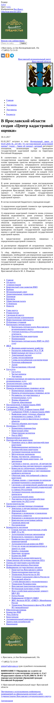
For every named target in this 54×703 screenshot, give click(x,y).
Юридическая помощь (16, 610)
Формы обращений (20, 400)
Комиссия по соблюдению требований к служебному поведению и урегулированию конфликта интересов (31, 470)
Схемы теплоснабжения (22, 357)
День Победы (12, 614)
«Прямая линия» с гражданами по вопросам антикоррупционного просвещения (31, 481)
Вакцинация (11, 624)
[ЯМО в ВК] (3, 57)
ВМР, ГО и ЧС (18, 532)
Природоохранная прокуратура (26, 572)
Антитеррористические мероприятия (28, 534)
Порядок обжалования (22, 402)
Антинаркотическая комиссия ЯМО (28, 544)
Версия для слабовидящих (13, 41)
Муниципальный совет (16, 292)
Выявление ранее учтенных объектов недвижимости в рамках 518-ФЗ (28, 415)
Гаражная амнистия (20, 522)
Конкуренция (12, 617)
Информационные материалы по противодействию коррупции (26, 448)
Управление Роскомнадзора (24, 584)
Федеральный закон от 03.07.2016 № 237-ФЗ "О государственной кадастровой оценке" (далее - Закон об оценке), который (27, 143)
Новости (10, 306)
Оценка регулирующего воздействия (22, 563)
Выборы (10, 289)
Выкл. (20, 9)
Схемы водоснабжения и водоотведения (30, 360)
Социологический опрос (23, 497)
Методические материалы (23, 454)
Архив (14, 364)
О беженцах (11, 303)
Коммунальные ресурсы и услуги (26, 353)
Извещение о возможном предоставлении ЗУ (32, 518)
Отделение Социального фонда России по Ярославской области (30, 578)
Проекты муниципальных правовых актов (25, 388)
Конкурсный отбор (20, 431)
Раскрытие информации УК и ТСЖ (27, 350)
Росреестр (10, 114)
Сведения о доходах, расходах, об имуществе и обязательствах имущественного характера (32, 465)
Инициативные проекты (17, 438)
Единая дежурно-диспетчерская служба (29, 530)
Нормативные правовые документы (28, 390)
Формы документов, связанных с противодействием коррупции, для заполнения (27, 458)
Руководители (12, 313)
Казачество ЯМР (19, 555)
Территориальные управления (19, 294)
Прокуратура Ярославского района (27, 570)
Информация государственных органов (24, 567)
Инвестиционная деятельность (20, 320)
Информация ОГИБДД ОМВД (25, 598)
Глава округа (12, 310)
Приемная (10, 296)
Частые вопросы (19, 374)
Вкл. (16, 9)
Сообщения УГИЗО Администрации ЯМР (25, 409)
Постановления (18, 525)
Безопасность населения (17, 527)
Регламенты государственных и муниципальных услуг (26, 396)
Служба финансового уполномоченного (30, 581)
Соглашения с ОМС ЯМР (17, 407)
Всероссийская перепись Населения (22, 565)
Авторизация (7, 701)
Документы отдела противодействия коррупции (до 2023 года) (28, 500)
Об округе (10, 282)
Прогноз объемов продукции (25, 423)
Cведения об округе (15, 315)
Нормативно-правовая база (24, 428)
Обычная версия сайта (11, 11)
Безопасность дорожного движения (27, 537)
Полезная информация (22, 362)
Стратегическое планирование (20, 317)
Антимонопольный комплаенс (20, 619)
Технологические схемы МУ (19, 383)
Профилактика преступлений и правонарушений (26, 540)
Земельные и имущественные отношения (24, 506)
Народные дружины (21, 553)
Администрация (13, 285)
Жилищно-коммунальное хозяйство (27, 348)
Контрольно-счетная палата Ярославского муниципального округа (30, 328)
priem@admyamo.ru (9, 666)
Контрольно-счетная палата (18, 324)
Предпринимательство (16, 386)
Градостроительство (15, 504)
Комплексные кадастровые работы (27, 520)
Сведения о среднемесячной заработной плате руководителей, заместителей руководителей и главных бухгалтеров (32, 487)
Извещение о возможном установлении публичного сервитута (29, 514)
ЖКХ (8, 346)
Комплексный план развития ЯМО (22, 287)
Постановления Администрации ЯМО (23, 405)
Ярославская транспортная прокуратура (29, 586)
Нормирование (18, 339)
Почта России (18, 596)
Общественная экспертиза (23, 433)
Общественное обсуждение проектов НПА (25, 560)
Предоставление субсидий (23, 367)
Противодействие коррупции (25, 336)
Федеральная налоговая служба (26, 588)
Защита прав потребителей (18, 621)
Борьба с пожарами (20, 551)
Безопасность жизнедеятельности (26, 558)
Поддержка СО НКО (15, 426)
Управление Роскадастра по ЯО (26, 574)
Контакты (10, 299)
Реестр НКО (17, 435)
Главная (9, 100)
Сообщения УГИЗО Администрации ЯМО (31, 412)
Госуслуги (10, 369)
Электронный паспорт (22, 355)
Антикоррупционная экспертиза (26, 452)
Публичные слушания (16, 322)
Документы (11, 105)
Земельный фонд (19, 511)
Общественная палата (16, 301)
